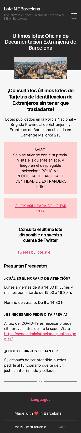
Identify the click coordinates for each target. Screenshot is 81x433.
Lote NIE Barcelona (22, 9)
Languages (40, 399)
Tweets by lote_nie (33, 252)
